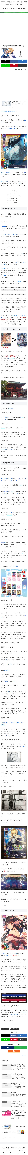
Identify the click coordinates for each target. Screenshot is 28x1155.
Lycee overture (6, 1028)
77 (5, 551)
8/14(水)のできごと (12, 193)
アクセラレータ (14, 1014)
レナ (20, 544)
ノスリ (17, 493)
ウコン (4, 268)
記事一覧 (7, 1150)
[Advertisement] (14, 29)
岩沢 (17, 480)
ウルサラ (14, 234)
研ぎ (8, 417)
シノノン (20, 315)
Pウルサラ (10, 691)
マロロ (4, 226)
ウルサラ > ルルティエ (14, 196)
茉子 (8, 234)
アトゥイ (9, 515)
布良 (2, 172)
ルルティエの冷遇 (12, 202)
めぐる (3, 428)
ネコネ (22, 417)
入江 (11, 480)
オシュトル (20, 270)
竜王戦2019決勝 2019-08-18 (8, 111)
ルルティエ (11, 358)
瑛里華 (8, 670)
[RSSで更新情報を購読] (14, 1051)
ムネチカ (14, 315)
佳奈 (6, 417)
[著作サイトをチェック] (7, 1047)
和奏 (5, 174)
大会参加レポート (15, 1028)
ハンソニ (4, 493)
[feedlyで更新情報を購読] (20, 1047)
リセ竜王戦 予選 (12, 198)
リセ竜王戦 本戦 (12, 200)
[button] (22, 65)
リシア (14, 681)
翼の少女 (6, 491)
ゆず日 (16, 126)
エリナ (6, 181)
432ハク (7, 735)
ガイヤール (8, 172)
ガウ (6, 659)
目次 (12, 190)
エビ (5, 275)
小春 (19, 183)
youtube (21, 1150)
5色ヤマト (11, 408)
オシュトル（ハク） (11, 128)
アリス (4, 234)
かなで (12, 491)
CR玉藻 (6, 681)
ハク (23, 253)
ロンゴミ (13, 512)
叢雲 (2, 181)
